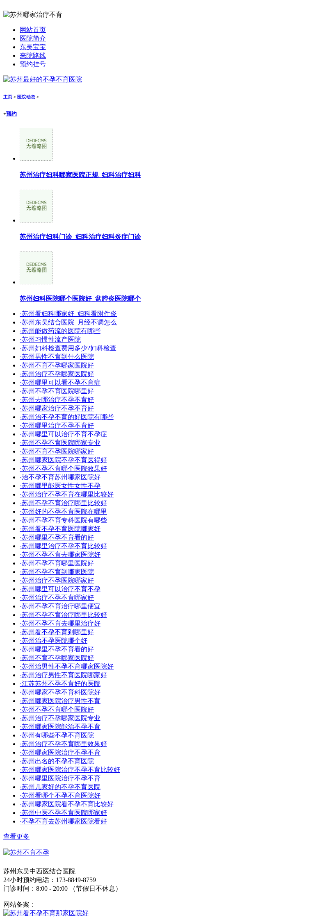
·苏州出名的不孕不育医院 (57, 761)
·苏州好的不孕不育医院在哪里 (63, 511)
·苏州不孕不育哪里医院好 (57, 563)
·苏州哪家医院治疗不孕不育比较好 (70, 769)
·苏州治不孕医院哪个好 (53, 640)
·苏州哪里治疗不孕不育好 (57, 425)
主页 (7, 96)
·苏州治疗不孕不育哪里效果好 (63, 743)
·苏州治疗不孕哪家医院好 (57, 373)
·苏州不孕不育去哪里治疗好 (60, 623)
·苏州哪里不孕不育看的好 (57, 537)
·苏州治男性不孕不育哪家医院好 (67, 666)
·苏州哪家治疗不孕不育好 (57, 408)
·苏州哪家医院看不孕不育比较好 (67, 804)
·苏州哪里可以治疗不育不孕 (60, 588)
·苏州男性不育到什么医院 (57, 356)
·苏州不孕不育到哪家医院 (57, 571)
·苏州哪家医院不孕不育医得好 (63, 459)
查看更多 (16, 836)
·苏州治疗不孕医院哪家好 (57, 580)
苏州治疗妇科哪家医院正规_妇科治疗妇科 (80, 174)
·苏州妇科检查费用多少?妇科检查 (68, 348)
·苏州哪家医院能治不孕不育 (60, 726)
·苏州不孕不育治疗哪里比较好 (63, 502)
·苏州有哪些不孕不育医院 (57, 735)
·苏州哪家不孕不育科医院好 (60, 692)
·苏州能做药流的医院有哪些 (60, 330)
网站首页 (33, 29)
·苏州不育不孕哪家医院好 (57, 365)
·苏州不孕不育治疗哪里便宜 (60, 606)
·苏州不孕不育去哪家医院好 (60, 554)
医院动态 (26, 96)
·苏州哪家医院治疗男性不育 (60, 700)
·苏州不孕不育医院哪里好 (57, 391)
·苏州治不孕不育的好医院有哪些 (67, 416)
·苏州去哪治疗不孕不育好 (57, 399)
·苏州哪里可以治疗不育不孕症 (63, 434)
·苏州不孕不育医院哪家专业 (60, 442)
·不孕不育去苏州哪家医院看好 (63, 821)
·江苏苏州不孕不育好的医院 (60, 683)
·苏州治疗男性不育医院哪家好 (63, 674)
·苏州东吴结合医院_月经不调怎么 (68, 322)
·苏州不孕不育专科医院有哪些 (63, 520)
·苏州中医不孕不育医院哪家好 (63, 812)
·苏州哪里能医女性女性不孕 (60, 485)
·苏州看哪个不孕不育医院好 (60, 795)
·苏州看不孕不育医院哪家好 (60, 528)
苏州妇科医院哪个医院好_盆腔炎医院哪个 (80, 298)
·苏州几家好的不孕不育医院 (60, 786)
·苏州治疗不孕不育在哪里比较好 (67, 494)
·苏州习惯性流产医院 (50, 339)
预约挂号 (33, 64)
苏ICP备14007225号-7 (67, 904)
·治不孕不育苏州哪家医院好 (60, 477)
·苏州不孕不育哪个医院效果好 (63, 468)
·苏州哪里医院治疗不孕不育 (60, 778)
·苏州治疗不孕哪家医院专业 (60, 718)
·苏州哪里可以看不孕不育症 (60, 382)
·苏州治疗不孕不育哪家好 (57, 597)
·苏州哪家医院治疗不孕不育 (60, 752)
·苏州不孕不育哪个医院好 (57, 709)
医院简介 (33, 38)
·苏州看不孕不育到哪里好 (57, 631)
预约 (11, 114)
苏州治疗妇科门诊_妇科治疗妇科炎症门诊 (80, 236)
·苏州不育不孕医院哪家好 (57, 451)
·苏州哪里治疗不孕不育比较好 (63, 545)
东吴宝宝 (33, 46)
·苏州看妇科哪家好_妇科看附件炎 (68, 313)
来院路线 (33, 55)
